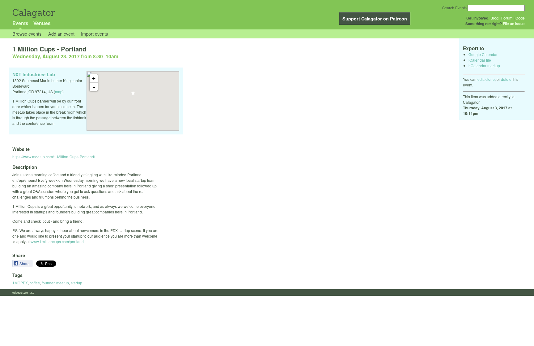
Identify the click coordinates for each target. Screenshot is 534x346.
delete (506, 79)
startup (76, 282)
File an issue (514, 23)
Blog (494, 18)
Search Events (454, 7)
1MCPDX (20, 282)
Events (20, 23)
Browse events (26, 33)
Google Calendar (483, 54)
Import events (94, 33)
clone (490, 79)
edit (480, 79)
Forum (507, 18)
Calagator (33, 12)
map (58, 91)
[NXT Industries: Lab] (133, 95)
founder (48, 282)
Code (520, 18)
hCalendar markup (484, 65)
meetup (62, 282)
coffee (35, 282)
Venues (42, 23)
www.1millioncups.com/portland (57, 241)
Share (25, 263)
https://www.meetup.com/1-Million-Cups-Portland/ (53, 156)
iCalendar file (479, 60)
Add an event (61, 33)
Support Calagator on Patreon (374, 18)
